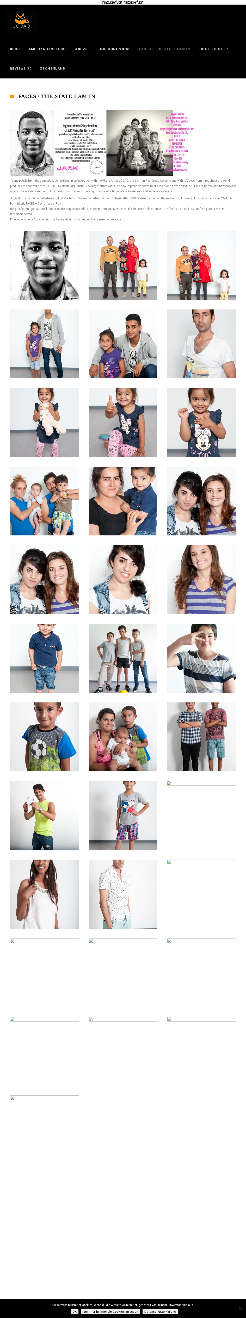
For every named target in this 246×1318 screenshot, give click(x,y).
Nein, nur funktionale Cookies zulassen (110, 1311)
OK (75, 1311)
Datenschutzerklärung (160, 1311)
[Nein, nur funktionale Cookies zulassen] (240, 1308)
